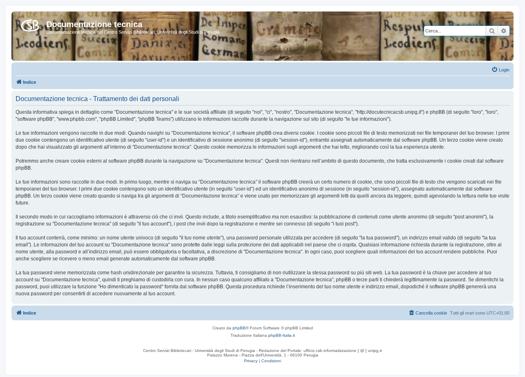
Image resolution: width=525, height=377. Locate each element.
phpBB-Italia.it (281, 335)
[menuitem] (500, 70)
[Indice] (30, 24)
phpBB (239, 328)
